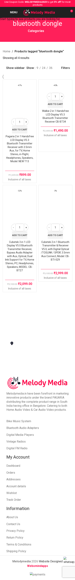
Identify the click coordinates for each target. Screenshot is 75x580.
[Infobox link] (35, 307)
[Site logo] (39, 12)
